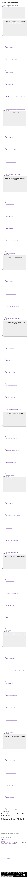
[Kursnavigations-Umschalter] (13, 13)
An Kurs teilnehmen (5, 839)
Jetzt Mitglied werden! (10, 843)
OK (23, 875)
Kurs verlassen (5, 6)
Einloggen (5, 842)
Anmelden (3, 841)
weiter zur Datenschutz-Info (7, 876)
